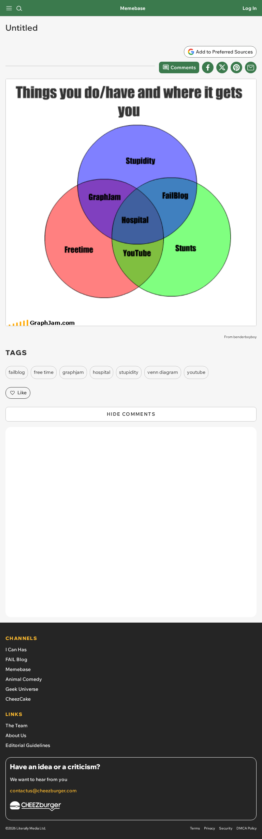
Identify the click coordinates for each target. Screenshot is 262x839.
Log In (250, 8)
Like (22, 393)
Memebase (132, 8)
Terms (195, 828)
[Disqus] (131, 525)
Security (225, 828)
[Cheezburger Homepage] (131, 807)
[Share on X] (222, 67)
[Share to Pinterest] (236, 67)
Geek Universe (21, 689)
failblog (17, 372)
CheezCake (18, 699)
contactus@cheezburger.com (43, 791)
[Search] (19, 8)
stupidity (129, 372)
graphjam (73, 372)
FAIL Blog (16, 659)
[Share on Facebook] (208, 67)
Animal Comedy (23, 679)
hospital (101, 372)
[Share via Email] (251, 67)
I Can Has (16, 649)
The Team (16, 725)
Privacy (209, 828)
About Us (15, 735)
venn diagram (162, 372)
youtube (196, 372)
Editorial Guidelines (27, 745)
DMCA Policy (246, 828)
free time (44, 372)
